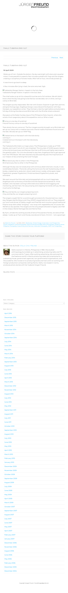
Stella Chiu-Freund (10, 223)
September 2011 (10, 410)
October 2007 (9, 507)
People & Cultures (59, 224)
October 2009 (9, 474)
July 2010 (7, 438)
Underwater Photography (41, 226)
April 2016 (8, 313)
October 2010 (9, 426)
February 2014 (9, 358)
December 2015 (10, 317)
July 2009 (8, 486)
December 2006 (10, 543)
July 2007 (8, 519)
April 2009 (8, 498)
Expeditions (11, 224)
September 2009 (10, 478)
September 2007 (10, 511)
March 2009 (8, 502)
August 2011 (8, 414)
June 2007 (8, 523)
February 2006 (9, 563)
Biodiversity (29, 223)
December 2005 (10, 567)
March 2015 (8, 325)
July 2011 (7, 418)
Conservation (45, 223)
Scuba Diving (20, 226)
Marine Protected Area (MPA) (34, 224)
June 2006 (8, 555)
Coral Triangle (53, 223)
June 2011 (7, 422)
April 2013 (8, 378)
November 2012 (10, 390)
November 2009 (10, 470)
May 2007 (8, 527)
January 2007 (9, 539)
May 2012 (7, 406)
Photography (13, 226)
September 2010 (10, 430)
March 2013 (8, 382)
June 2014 (8, 346)
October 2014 (9, 333)
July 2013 (7, 370)
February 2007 (9, 535)
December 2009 (10, 466)
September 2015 (10, 321)
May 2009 (8, 494)
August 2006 (9, 551)
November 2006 (10, 547)
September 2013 (10, 362)
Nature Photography (48, 224)
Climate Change (37, 223)
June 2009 (8, 490)
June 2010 (8, 442)
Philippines (6, 226)
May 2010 (7, 446)
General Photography (20, 224)
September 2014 (10, 337)
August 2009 (9, 482)
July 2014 (7, 341)
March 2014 (8, 354)
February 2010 (9, 458)
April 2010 (8, 450)
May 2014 (7, 350)
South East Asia (29, 226)
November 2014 (10, 329)
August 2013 (8, 366)
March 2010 (8, 454)
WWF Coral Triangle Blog (55, 226)
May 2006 (8, 559)
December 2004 (10, 571)
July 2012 (7, 398)
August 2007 (9, 515)
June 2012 (8, 402)
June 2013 (8, 374)
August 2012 (8, 394)
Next (61, 57)
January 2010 (9, 462)
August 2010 (9, 434)
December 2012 (10, 386)
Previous (54, 57)
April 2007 (8, 531)
